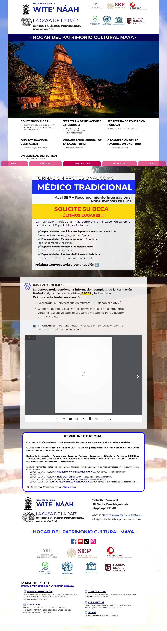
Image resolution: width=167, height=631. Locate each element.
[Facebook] (73, 541)
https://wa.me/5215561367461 (124, 514)
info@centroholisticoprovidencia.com (116, 519)
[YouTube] (80, 541)
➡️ (25, 604)
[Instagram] (93, 541)
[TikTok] (86, 541)
